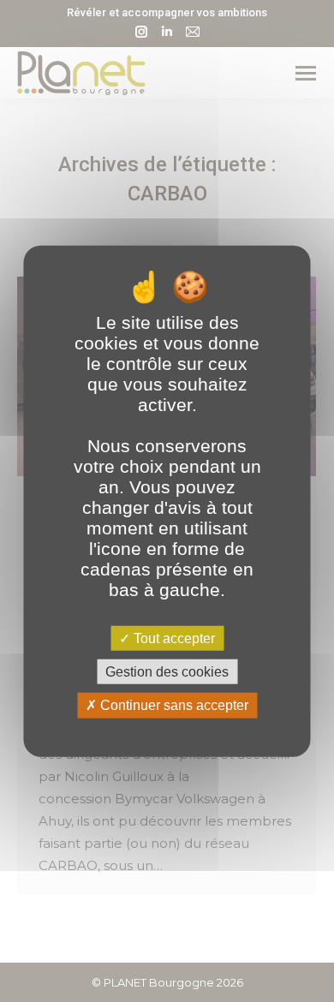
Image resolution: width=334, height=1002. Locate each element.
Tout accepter (172, 638)
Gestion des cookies (167, 672)
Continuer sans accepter (172, 705)
